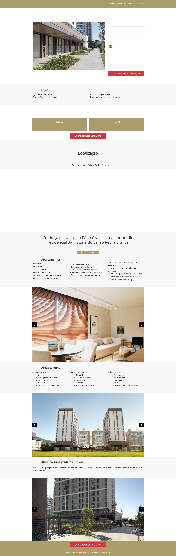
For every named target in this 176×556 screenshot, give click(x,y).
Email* (110, 33)
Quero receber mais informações (126, 73)
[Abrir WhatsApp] (170, 550)
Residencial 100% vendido (88, 252)
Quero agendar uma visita (88, 135)
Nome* (111, 25)
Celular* (111, 42)
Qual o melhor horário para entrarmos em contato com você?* (124, 52)
